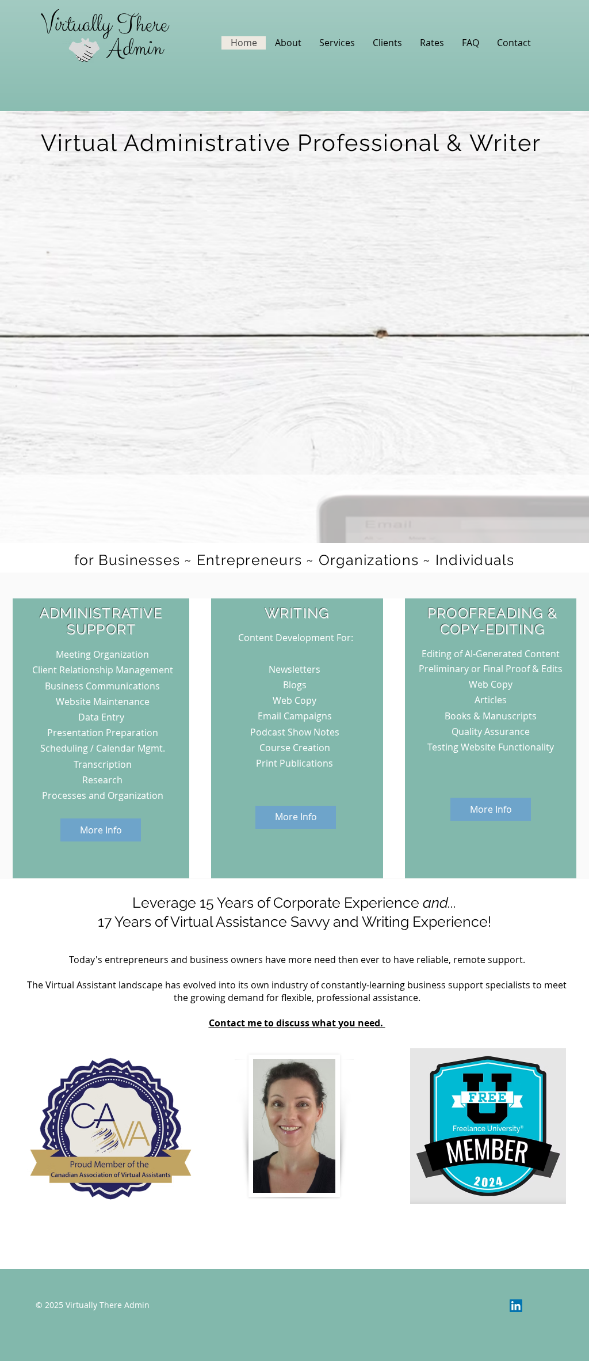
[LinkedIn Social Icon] (516, 1305)
